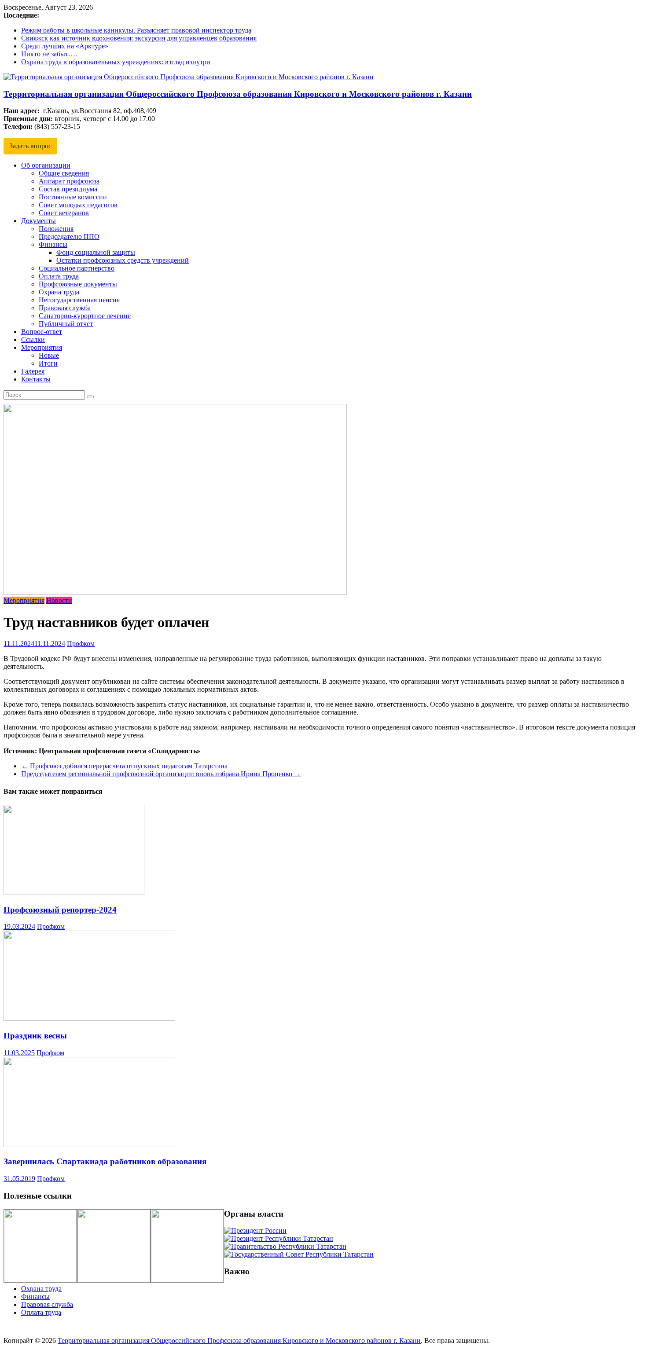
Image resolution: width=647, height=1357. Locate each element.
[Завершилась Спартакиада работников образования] (89, 1144)
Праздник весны (35, 1035)
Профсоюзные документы (78, 284)
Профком (81, 643)
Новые (49, 355)
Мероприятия (41, 347)
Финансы (53, 244)
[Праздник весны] (89, 1018)
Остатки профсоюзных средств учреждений (122, 260)
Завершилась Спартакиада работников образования (105, 1161)
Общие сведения (64, 173)
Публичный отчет (66, 323)
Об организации (45, 165)
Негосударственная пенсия (79, 300)
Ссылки (33, 339)
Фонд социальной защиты (95, 252)
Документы (38, 220)
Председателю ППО (69, 236)
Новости (59, 600)
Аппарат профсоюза (69, 181)
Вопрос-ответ (41, 331)
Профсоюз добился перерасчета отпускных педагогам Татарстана (124, 766)
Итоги (48, 363)
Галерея (32, 371)
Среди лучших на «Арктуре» (64, 46)
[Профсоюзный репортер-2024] (74, 892)
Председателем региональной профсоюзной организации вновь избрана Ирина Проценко (161, 774)
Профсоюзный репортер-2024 (60, 909)
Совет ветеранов (64, 212)
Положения (56, 228)
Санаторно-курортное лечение (85, 315)
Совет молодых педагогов (78, 205)
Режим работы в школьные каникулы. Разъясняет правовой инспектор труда (136, 30)
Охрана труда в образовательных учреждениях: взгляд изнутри (115, 62)
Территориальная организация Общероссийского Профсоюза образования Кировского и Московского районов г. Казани (238, 94)
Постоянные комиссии (73, 197)
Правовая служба (65, 308)
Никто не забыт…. (49, 54)
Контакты (36, 379)
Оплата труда (59, 276)
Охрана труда (59, 292)
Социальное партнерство (76, 268)
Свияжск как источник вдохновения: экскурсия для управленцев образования (139, 38)
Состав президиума (68, 189)
